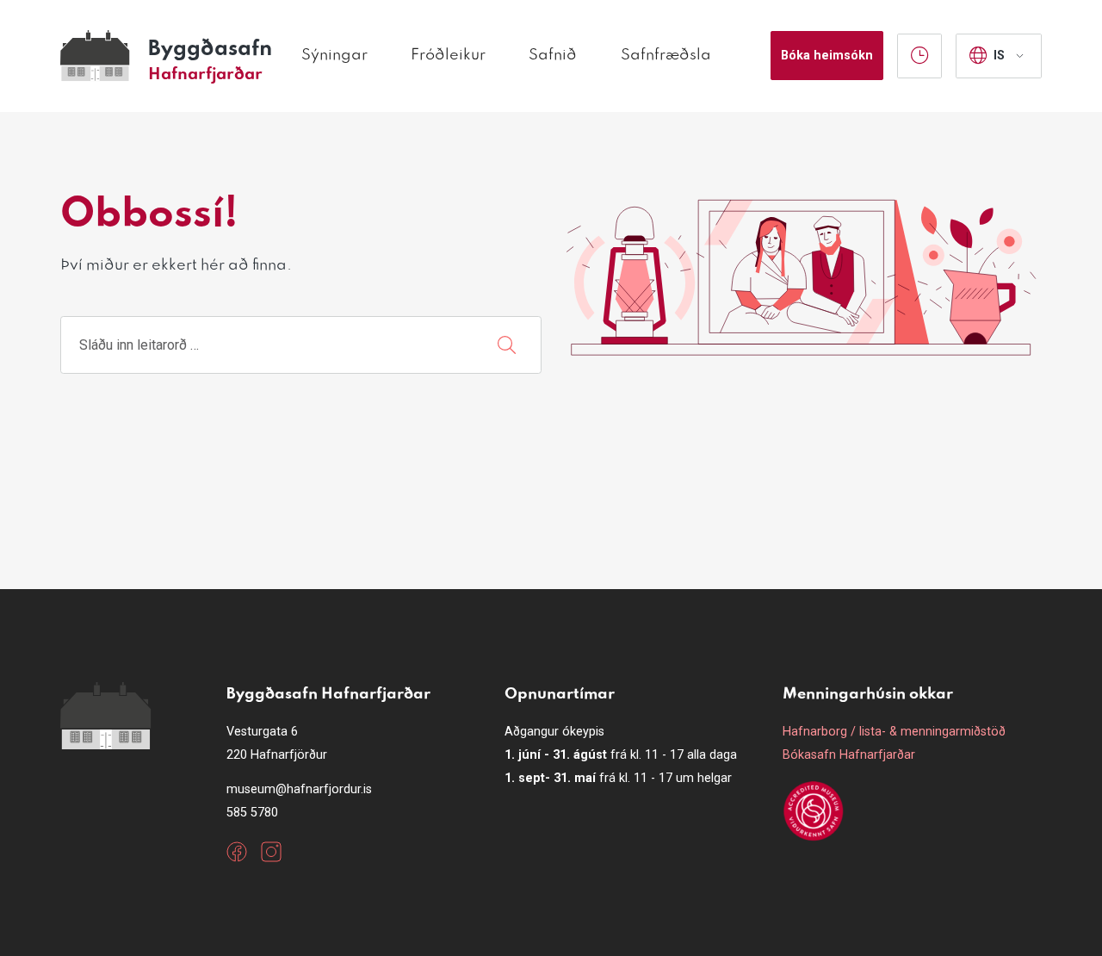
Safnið (553, 55)
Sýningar (334, 55)
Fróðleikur (448, 55)
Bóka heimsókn (827, 55)
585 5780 (252, 812)
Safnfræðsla (666, 55)
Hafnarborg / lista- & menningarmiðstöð (894, 731)
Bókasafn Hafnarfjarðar (849, 755)
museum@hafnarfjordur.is (299, 789)
